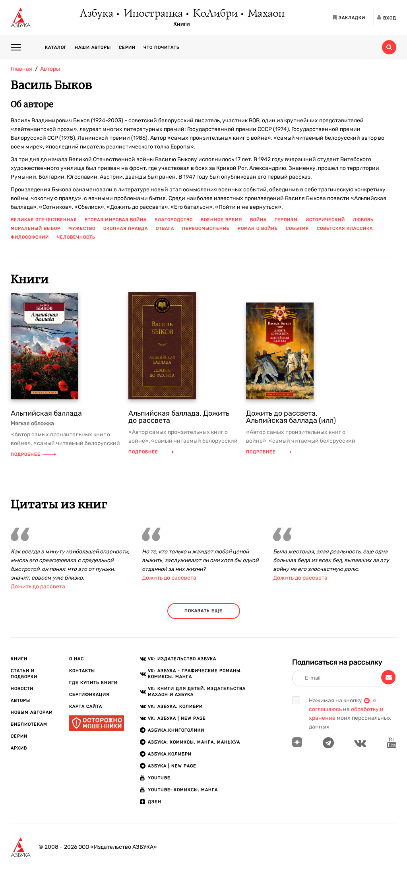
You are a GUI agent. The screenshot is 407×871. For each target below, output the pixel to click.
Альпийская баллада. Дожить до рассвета (178, 417)
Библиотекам (29, 724)
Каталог (56, 47)
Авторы (20, 700)
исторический (325, 219)
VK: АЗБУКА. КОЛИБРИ (175, 706)
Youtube (159, 777)
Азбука (96, 13)
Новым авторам (32, 712)
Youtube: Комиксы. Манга (183, 789)
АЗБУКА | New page (172, 766)
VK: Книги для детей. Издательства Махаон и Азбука (197, 691)
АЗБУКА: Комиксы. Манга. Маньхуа (194, 742)
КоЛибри (214, 13)
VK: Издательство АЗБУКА (182, 658)
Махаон (265, 13)
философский (30, 237)
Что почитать (161, 47)
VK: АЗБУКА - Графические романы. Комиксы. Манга (195, 673)
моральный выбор (35, 228)
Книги (181, 24)
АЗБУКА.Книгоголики (176, 730)
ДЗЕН (154, 801)
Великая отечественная (44, 219)
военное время (221, 219)
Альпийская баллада (46, 413)
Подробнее (26, 454)
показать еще (203, 610)
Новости (22, 688)
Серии (127, 47)
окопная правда (125, 228)
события (297, 228)
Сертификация (89, 694)
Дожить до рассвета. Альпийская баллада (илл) (291, 417)
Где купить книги (93, 682)
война (258, 219)
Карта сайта (85, 706)
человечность (76, 237)
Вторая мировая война (116, 219)
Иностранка (152, 13)
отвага (165, 228)
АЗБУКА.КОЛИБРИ (170, 754)
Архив (19, 748)
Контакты (82, 670)
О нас (76, 658)
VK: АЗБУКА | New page (177, 718)
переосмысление (206, 228)
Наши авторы (93, 47)
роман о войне (258, 228)
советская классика (345, 228)
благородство (174, 219)
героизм (286, 219)
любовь (363, 219)
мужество (81, 228)
